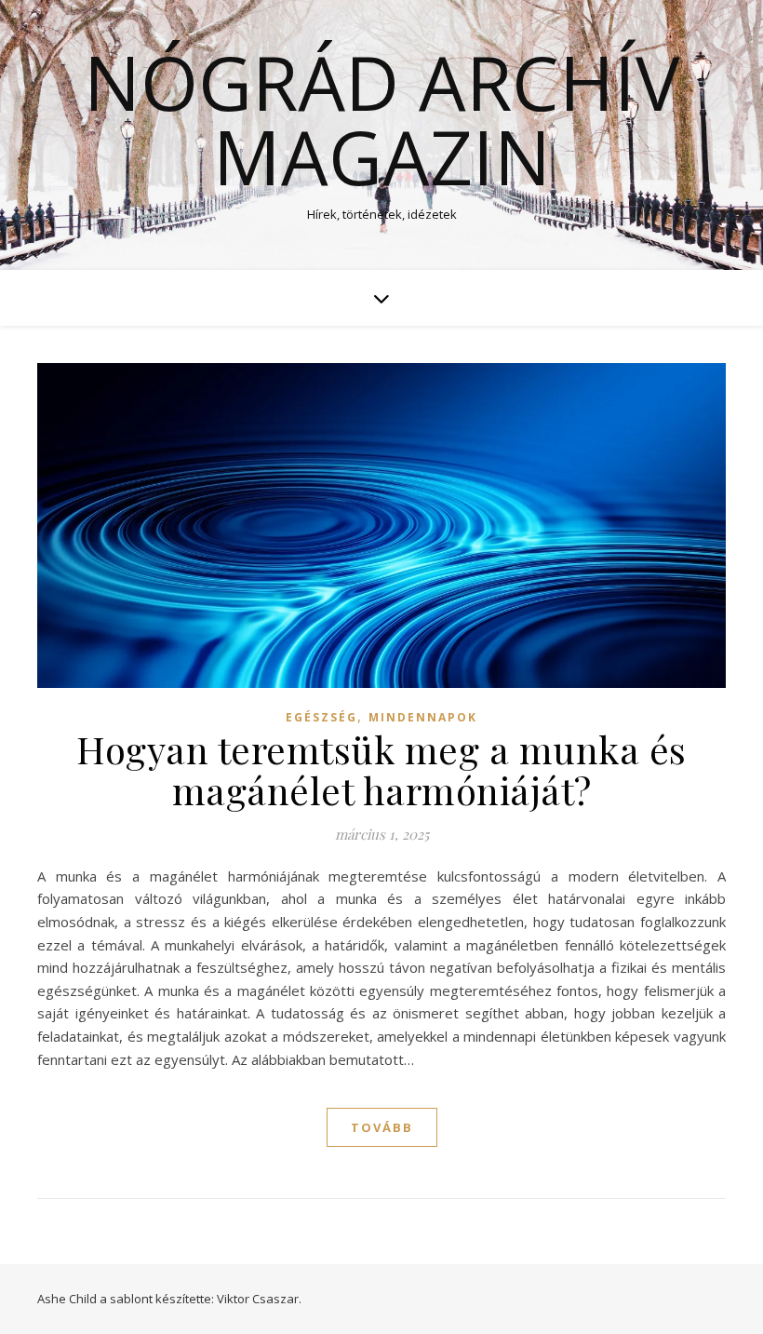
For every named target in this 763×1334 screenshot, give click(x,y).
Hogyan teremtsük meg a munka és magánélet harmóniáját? (381, 769)
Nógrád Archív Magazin (382, 119)
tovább (382, 1127)
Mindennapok (422, 717)
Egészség (321, 717)
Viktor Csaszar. (259, 1298)
